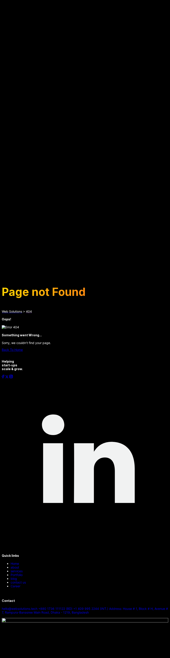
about (15, 567)
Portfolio (17, 575)
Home (15, 563)
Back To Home (12, 350)
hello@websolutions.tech (20, 608)
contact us (18, 582)
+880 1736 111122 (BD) (55, 608)
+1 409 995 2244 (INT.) (91, 608)
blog (14, 578)
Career (15, 586)
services (17, 571)
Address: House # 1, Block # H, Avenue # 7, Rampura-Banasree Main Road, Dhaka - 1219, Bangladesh (85, 610)
